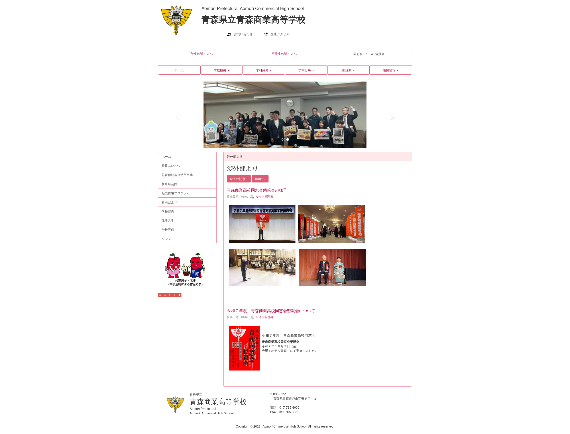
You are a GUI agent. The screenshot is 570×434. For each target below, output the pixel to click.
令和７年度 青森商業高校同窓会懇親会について (271, 310)
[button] (221, 70)
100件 (259, 178)
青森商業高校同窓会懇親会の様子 (257, 190)
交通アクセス (280, 34)
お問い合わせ (243, 34)
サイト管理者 (264, 196)
